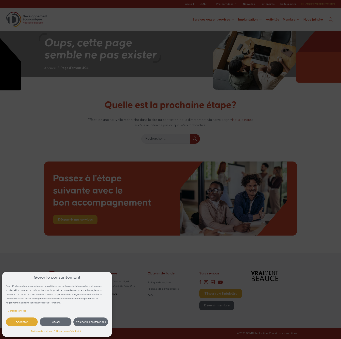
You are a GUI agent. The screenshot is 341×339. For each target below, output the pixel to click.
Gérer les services (17, 311)
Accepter (22, 321)
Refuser (55, 321)
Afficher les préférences (91, 321)
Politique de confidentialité (67, 331)
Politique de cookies (41, 331)
